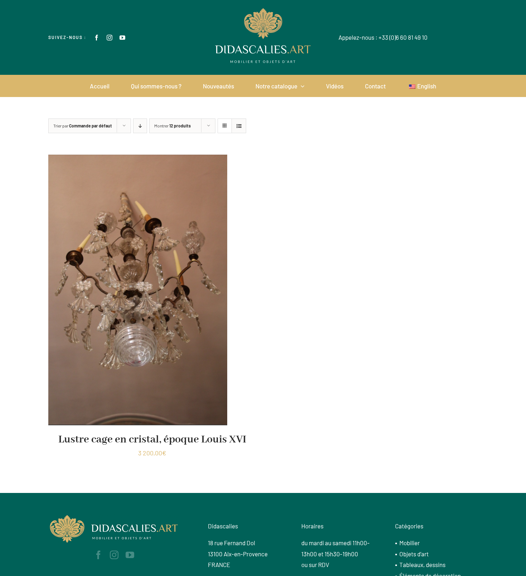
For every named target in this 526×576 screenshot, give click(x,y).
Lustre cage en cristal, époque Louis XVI (152, 439)
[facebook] (96, 37)
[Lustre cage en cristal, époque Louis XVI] (137, 160)
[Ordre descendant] (140, 125)
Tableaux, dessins (422, 564)
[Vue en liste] (239, 126)
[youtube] (122, 37)
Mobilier (409, 542)
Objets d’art (414, 553)
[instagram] (109, 37)
